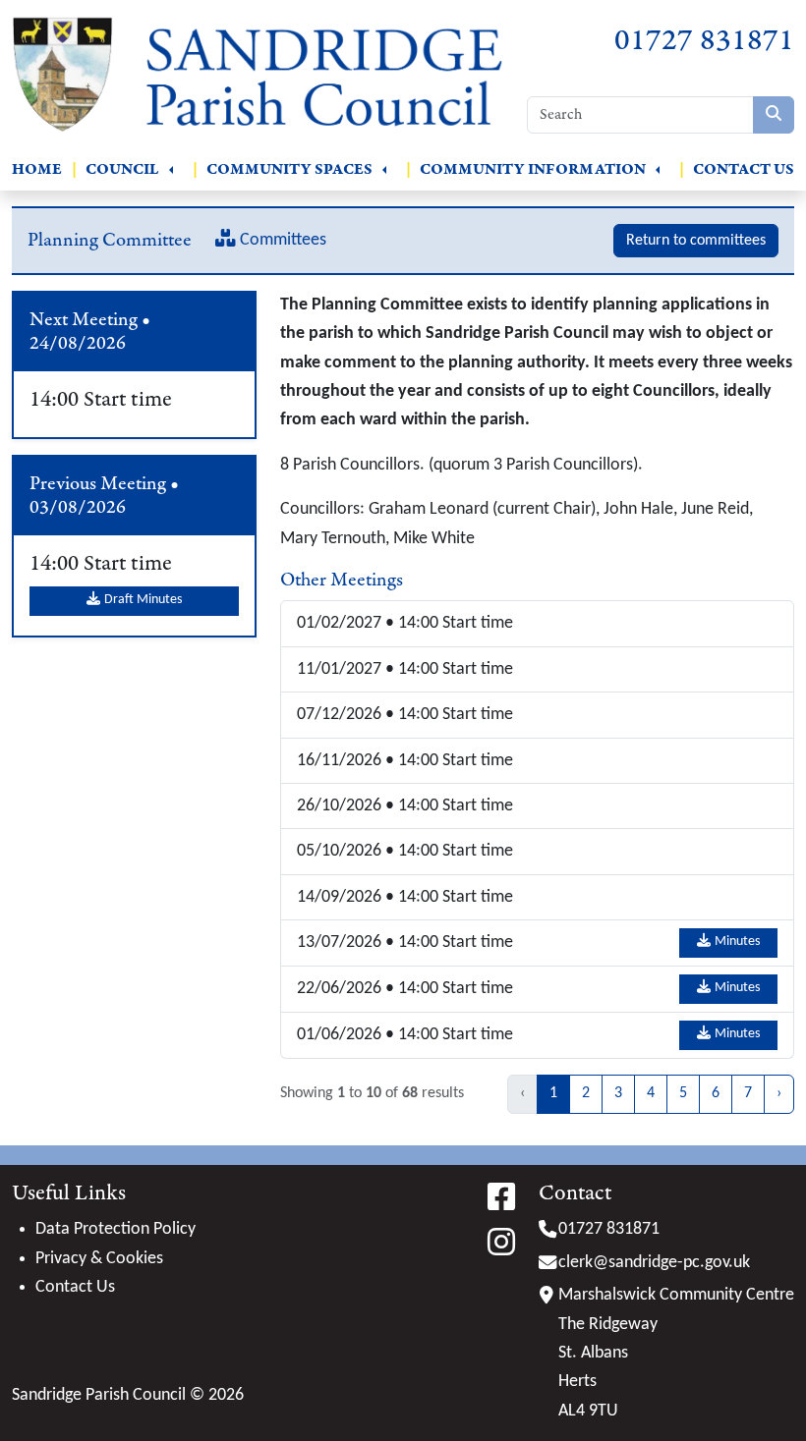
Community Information (533, 169)
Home (37, 169)
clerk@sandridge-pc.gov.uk (654, 1262)
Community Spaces (289, 169)
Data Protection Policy (115, 1229)
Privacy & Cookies (99, 1258)
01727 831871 (704, 41)
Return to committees (696, 241)
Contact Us (743, 169)
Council (122, 169)
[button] (171, 170)
